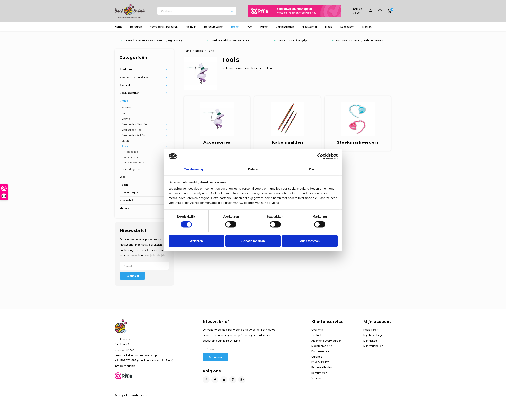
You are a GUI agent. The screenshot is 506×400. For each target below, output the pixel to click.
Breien (235, 26)
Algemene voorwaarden (326, 340)
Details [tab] (253, 169)
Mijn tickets (370, 340)
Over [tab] (312, 169)
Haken (264, 26)
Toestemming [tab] (193, 169)
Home (118, 26)
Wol (249, 26)
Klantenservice (320, 351)
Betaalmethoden (321, 367)
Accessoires (131, 151)
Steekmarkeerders (134, 162)
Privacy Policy (320, 361)
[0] (389, 11)
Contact (316, 335)
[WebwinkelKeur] (294, 11)
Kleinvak (191, 26)
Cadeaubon (347, 26)
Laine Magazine (131, 169)
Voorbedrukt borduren (164, 26)
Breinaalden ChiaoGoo (135, 124)
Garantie (316, 356)
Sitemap (316, 378)
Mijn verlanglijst (373, 345)
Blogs (328, 26)
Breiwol (126, 118)
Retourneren (319, 372)
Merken (367, 26)
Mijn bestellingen (373, 335)
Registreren (370, 329)
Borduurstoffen (213, 26)
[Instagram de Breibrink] (223, 379)
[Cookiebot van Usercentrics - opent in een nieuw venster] (320, 156)
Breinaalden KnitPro (133, 135)
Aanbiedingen (285, 26)
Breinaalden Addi (132, 129)
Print (124, 113)
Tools (125, 146)
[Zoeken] (232, 11)
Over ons (317, 329)
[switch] (230, 224)
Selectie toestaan (253, 240)
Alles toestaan (310, 240)
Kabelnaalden (132, 157)
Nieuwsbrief (309, 26)
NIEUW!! (126, 107)
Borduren (136, 26)
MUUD (125, 140)
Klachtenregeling (321, 345)
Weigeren (196, 240)
